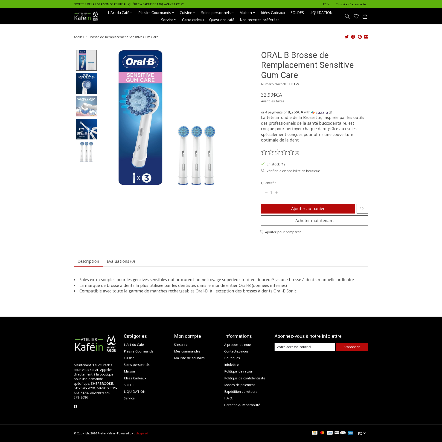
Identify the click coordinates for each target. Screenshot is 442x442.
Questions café (221, 19)
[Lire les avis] (278, 152)
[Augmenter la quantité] (276, 192)
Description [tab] (88, 261)
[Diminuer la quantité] (266, 192)
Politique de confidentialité (244, 378)
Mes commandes (187, 351)
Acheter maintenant (314, 220)
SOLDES (297, 12)
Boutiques (232, 357)
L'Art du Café (134, 344)
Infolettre (231, 364)
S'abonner (352, 346)
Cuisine (129, 357)
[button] (314, 112)
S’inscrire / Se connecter (351, 4)
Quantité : (268, 182)
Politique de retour (238, 371)
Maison (129, 371)
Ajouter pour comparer (283, 232)
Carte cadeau (193, 19)
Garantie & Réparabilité (242, 404)
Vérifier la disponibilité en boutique (293, 170)
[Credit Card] (314, 433)
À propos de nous (238, 344)
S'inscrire (181, 344)
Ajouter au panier (308, 208)
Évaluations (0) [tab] (121, 261)
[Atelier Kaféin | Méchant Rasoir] (86, 16)
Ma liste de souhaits (189, 357)
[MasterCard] (322, 433)
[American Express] (351, 433)
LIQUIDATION (321, 12)
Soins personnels (137, 364)
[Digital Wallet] (340, 433)
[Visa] (330, 433)
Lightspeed (141, 433)
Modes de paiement (239, 384)
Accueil (79, 37)
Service (129, 398)
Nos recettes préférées (259, 19)
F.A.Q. (228, 398)
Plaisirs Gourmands (138, 351)
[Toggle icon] (347, 16)
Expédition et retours (240, 391)
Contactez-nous (236, 351)
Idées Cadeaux (273, 12)
